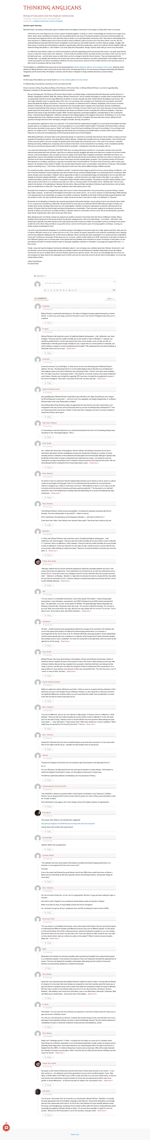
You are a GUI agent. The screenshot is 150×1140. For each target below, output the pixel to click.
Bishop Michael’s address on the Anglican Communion (93, 67)
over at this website (81, 80)
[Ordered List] (57, 290)
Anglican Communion (41, 21)
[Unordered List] (60, 290)
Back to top (75, 1134)
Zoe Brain (46, 1091)
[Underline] (51, 290)
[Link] (69, 290)
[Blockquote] (63, 290)
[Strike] (54, 290)
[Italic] (48, 290)
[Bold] (45, 290)
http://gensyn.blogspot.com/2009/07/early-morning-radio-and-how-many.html (68, 823)
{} (72, 290)
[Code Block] (66, 290)
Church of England (56, 21)
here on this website (63, 80)
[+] (75, 290)
